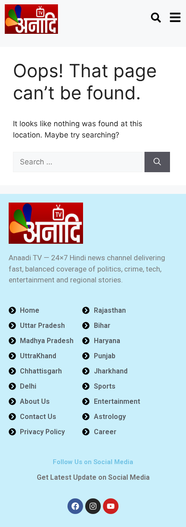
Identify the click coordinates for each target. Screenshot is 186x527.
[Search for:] (78, 161)
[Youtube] (111, 506)
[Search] (157, 162)
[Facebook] (75, 506)
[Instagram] (93, 506)
